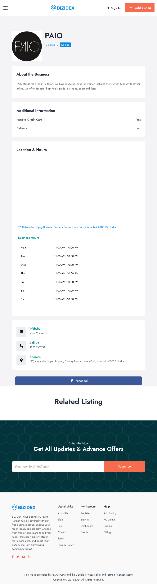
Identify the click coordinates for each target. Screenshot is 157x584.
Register (85, 513)
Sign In (85, 519)
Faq (60, 526)
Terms (61, 538)
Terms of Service (116, 575)
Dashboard (87, 526)
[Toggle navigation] (5, 8)
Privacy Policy (66, 545)
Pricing (108, 526)
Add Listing (143, 8)
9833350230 (37, 347)
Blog (60, 519)
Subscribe (124, 466)
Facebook (81, 381)
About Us (63, 513)
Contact (62, 532)
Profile (84, 532)
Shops (65, 45)
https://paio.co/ (38, 333)
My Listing (109, 519)
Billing (107, 532)
